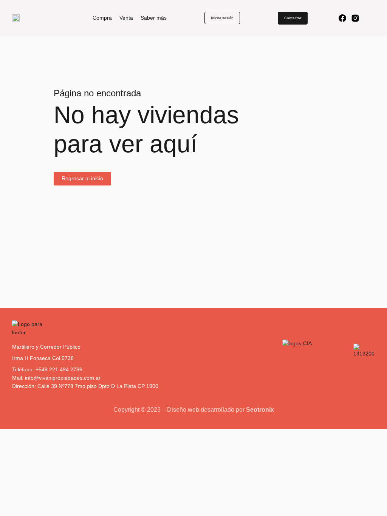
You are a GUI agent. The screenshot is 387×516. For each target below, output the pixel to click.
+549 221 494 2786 (59, 369)
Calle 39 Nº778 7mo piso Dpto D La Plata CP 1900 (97, 386)
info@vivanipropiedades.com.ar (63, 378)
